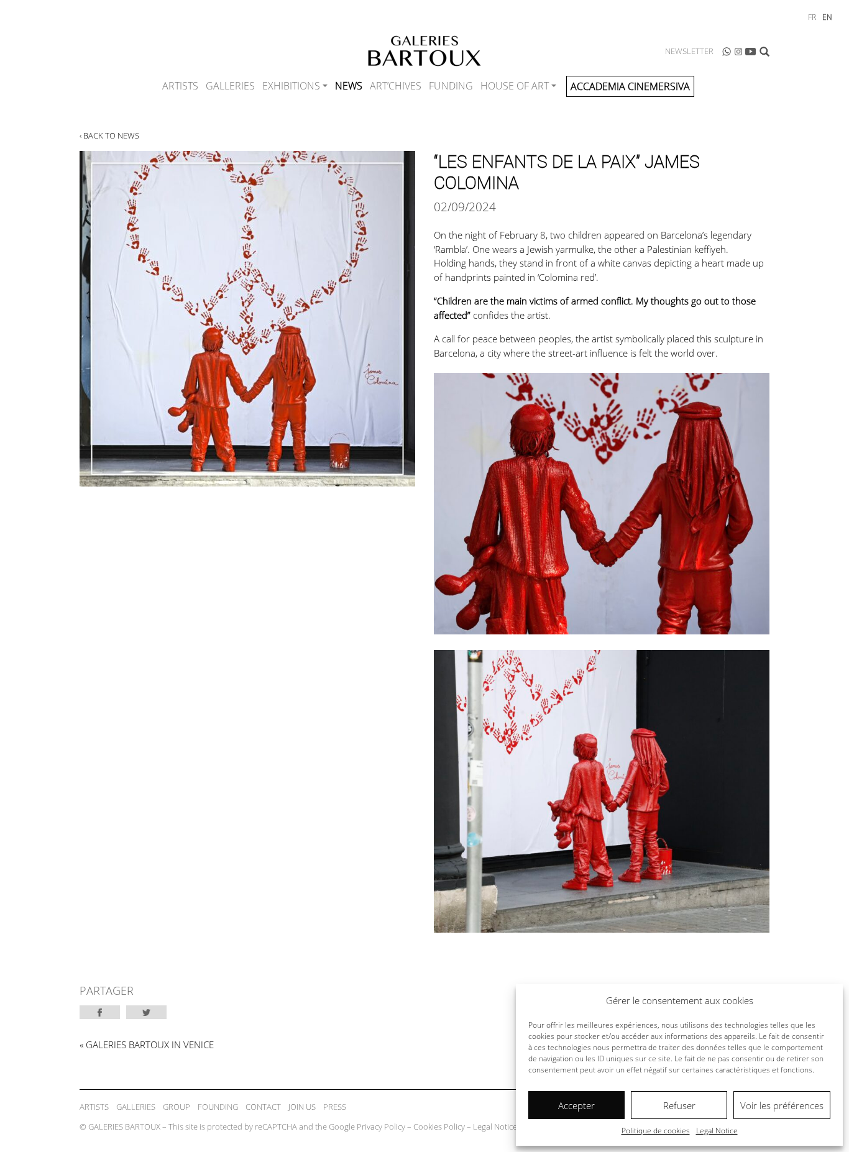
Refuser (679, 1105)
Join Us (302, 1106)
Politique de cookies (656, 1130)
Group (176, 1106)
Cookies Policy (439, 1126)
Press (334, 1106)
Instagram (738, 51)
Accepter (576, 1105)
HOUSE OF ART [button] (514, 86)
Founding (218, 1106)
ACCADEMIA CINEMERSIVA (630, 86)
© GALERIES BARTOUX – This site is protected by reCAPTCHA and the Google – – (298, 1126)
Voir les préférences (782, 1105)
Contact (263, 1106)
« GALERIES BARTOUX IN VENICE (147, 1044)
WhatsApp (726, 51)
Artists (180, 86)
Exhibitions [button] (291, 86)
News (348, 86)
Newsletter (689, 51)
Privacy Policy (381, 1126)
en (827, 17)
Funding (451, 86)
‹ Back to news (109, 135)
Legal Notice (717, 1130)
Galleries (230, 86)
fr (812, 17)
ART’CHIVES (395, 86)
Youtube (751, 51)
